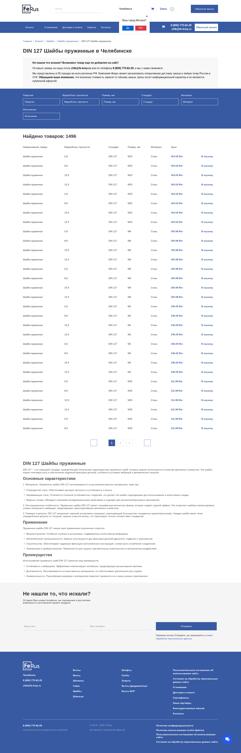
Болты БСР (128, 691)
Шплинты (78, 680)
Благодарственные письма (188, 708)
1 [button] (111, 443)
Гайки (76, 686)
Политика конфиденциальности (174, 725)
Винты (76, 675)
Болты (77, 670)
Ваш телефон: (97, 626)
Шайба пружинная (33, 156)
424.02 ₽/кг (177, 156)
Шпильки (78, 696)
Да (128, 27)
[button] (93, 443)
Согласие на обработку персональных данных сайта (187, 742)
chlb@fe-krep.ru (181, 29)
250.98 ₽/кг (177, 231)
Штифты (127, 670)
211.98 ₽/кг (177, 381)
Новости (91, 27)
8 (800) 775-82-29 (181, 25)
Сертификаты (181, 697)
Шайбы (77, 691)
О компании (51, 27)
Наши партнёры (182, 703)
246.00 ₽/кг (177, 306)
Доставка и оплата (72, 27)
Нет (141, 27)
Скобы (125, 675)
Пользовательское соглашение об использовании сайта (185, 736)
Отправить (186, 626)
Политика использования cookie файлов (180, 730)
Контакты (106, 27)
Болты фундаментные (134, 686)
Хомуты (126, 680)
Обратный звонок (204, 9)
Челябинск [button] (29, 675)
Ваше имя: (30, 626)
